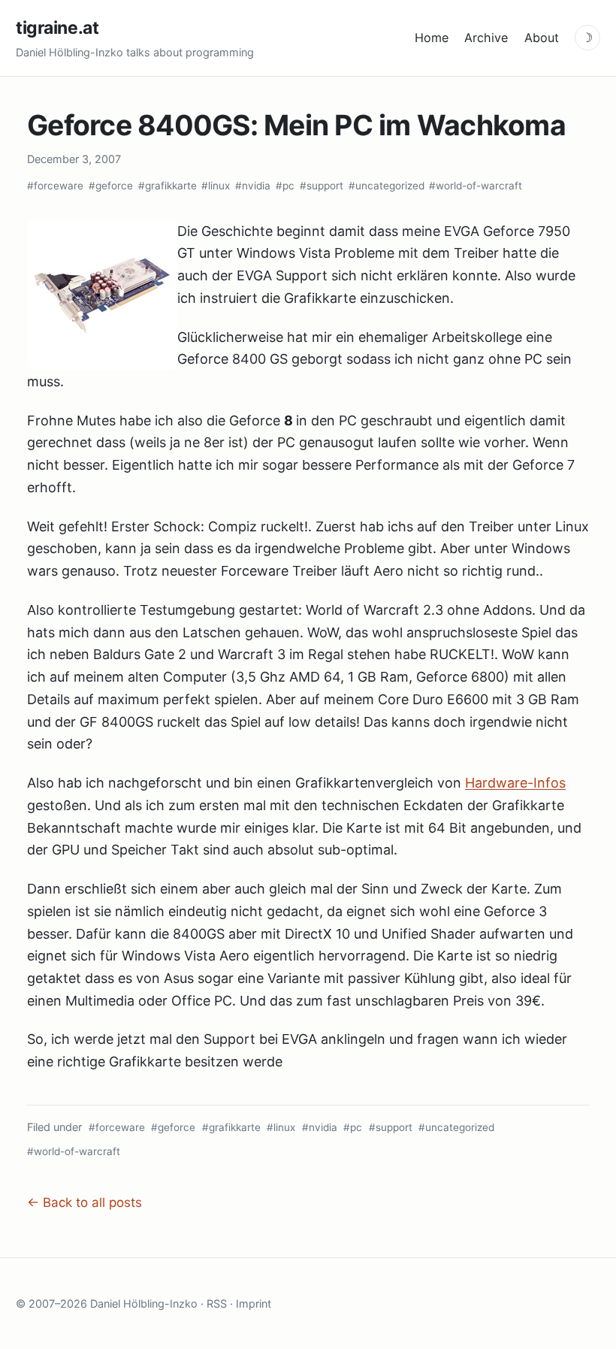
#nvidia (252, 186)
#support (321, 186)
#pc (285, 186)
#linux (215, 186)
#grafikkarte (167, 186)
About (541, 37)
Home (431, 37)
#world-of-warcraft (475, 186)
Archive (486, 37)
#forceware (55, 186)
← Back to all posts (84, 1202)
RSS (217, 1303)
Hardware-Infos (515, 783)
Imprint (253, 1303)
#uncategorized (386, 186)
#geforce (111, 186)
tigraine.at (57, 27)
